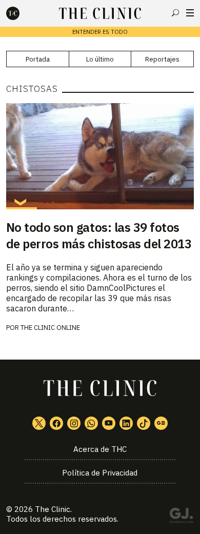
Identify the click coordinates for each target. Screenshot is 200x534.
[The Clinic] (21, 13)
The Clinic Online (50, 327)
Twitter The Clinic (39, 423)
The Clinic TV (108, 423)
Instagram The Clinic (74, 423)
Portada (38, 59)
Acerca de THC (100, 449)
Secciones (190, 12)
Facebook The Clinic (56, 423)
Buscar (175, 12)
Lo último (100, 59)
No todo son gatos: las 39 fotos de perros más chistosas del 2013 (99, 235)
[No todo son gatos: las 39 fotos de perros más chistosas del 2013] (100, 156)
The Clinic (52, 509)
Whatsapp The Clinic (91, 423)
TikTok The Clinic (143, 423)
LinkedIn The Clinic (126, 423)
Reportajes (162, 59)
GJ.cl (181, 517)
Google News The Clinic (161, 423)
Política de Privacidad (99, 473)
